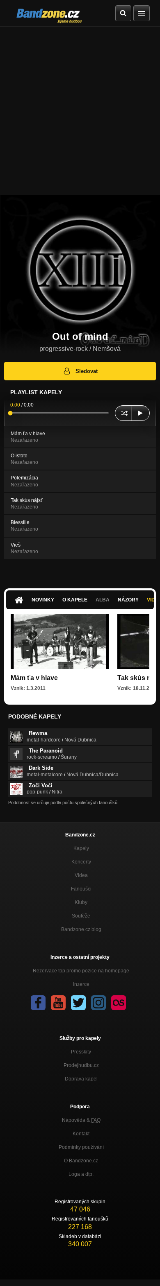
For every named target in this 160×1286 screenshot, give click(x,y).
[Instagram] (98, 1002)
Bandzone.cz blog (81, 929)
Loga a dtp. (81, 1174)
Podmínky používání (81, 1147)
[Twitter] (78, 1002)
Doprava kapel (81, 1079)
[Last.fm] (118, 1002)
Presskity (81, 1052)
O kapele (74, 600)
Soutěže (81, 916)
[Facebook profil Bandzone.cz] (38, 1002)
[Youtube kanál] (58, 1002)
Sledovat (86, 371)
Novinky (43, 600)
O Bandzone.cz (81, 1161)
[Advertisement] (80, 111)
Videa (81, 875)
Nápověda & (81, 1120)
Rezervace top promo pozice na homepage (81, 971)
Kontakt (81, 1134)
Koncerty (81, 862)
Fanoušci (81, 889)
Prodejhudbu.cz (81, 1065)
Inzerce (81, 984)
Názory (128, 600)
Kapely (81, 848)
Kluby (81, 902)
